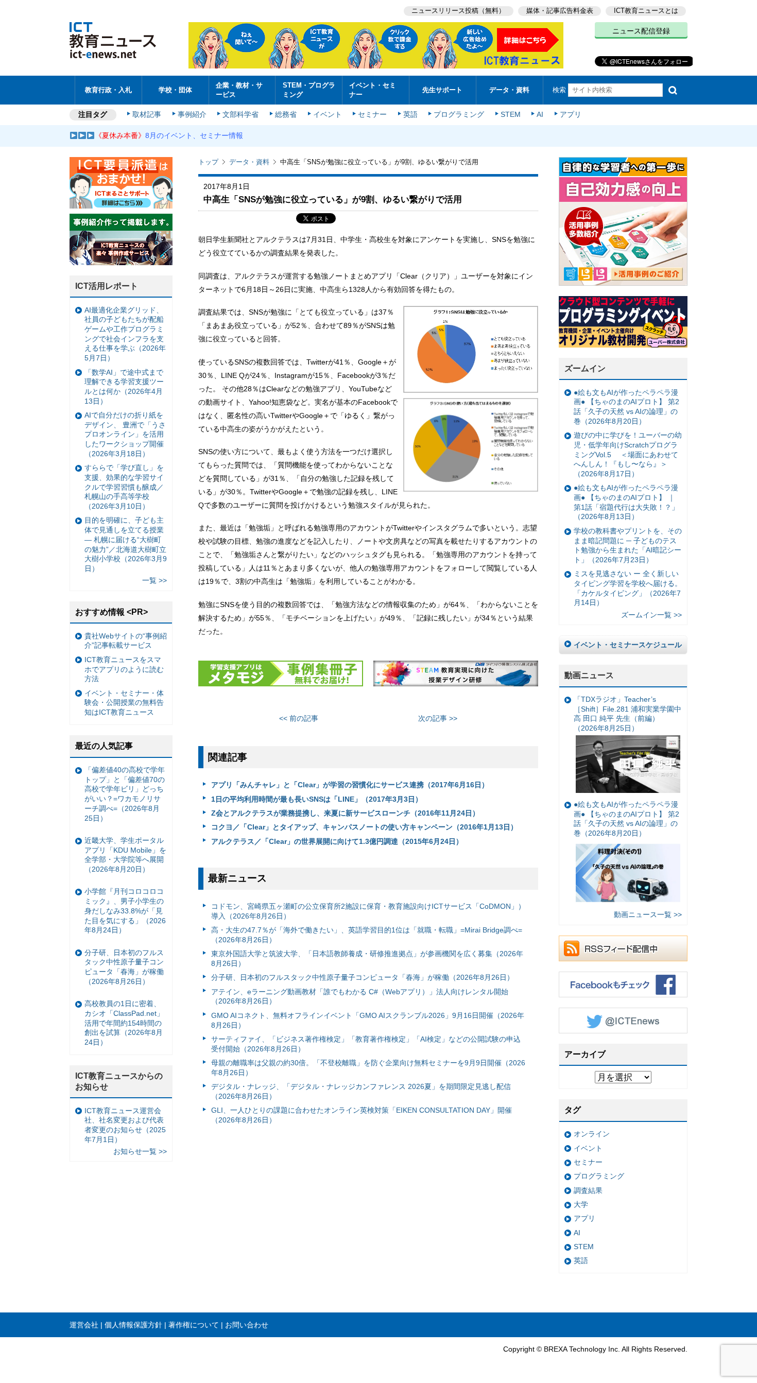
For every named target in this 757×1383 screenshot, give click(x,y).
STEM (511, 114)
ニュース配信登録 (641, 31)
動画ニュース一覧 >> (648, 914)
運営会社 (84, 1325)
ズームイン (585, 368)
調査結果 (588, 1190)
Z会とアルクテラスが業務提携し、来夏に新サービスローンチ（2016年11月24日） (345, 813)
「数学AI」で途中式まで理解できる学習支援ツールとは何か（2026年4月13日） (124, 386)
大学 (581, 1204)
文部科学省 (240, 114)
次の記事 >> (437, 718)
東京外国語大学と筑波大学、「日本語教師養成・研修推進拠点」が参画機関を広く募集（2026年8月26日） (367, 958)
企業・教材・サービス (239, 89)
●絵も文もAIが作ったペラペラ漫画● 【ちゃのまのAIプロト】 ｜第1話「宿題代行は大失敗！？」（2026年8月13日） (626, 502)
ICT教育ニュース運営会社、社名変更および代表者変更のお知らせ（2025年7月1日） (125, 1125)
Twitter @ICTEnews (623, 1020)
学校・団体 (175, 90)
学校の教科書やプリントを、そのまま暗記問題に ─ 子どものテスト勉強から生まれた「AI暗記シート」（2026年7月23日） (628, 545)
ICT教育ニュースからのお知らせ (119, 1081)
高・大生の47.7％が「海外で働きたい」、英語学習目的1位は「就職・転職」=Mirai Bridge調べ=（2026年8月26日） (366, 935)
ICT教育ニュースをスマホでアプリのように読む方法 (124, 669)
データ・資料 (509, 90)
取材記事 (146, 114)
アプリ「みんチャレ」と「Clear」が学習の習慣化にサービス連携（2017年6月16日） (350, 785)
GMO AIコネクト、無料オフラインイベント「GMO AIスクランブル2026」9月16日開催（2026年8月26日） (367, 1020)
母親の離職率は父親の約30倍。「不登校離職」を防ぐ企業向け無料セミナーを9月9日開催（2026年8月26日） (368, 1068)
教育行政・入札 (108, 90)
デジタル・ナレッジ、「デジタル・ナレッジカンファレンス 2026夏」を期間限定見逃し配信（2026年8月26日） (361, 1091)
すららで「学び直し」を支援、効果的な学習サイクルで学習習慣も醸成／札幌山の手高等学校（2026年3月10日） (124, 486)
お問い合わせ (246, 1325)
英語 (410, 114)
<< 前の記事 (298, 718)
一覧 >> (154, 580)
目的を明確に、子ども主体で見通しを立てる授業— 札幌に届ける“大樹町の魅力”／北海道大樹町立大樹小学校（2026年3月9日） (125, 544)
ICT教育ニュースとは (646, 10)
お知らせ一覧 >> (140, 1151)
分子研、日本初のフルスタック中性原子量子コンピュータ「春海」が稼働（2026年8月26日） (362, 977)
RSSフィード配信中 (623, 948)
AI (540, 114)
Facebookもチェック (623, 984)
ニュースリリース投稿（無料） (458, 10)
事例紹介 (192, 114)
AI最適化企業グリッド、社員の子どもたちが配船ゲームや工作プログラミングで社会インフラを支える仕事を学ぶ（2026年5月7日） (125, 334)
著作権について (193, 1325)
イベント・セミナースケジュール (628, 645)
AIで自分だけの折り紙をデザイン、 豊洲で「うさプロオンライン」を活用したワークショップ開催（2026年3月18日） (125, 434)
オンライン (592, 1134)
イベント (327, 114)
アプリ (570, 114)
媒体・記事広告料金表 (559, 10)
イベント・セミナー (372, 89)
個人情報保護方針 (133, 1325)
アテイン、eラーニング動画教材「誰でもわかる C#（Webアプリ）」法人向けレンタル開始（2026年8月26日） (359, 997)
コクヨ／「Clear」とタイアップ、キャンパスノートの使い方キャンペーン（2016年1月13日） (364, 827)
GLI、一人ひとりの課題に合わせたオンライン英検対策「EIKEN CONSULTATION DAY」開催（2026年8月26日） (361, 1115)
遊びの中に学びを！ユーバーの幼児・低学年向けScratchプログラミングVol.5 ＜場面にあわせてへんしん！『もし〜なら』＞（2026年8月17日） (628, 454)
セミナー (372, 114)
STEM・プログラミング (309, 89)
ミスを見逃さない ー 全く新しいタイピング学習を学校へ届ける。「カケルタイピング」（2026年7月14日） (628, 588)
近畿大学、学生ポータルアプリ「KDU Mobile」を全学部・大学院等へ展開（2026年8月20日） (125, 854)
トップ (208, 162)
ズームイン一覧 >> (651, 615)
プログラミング (459, 114)
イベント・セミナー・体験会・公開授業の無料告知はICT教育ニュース (124, 702)
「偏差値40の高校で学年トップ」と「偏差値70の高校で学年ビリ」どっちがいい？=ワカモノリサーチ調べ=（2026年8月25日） (124, 794)
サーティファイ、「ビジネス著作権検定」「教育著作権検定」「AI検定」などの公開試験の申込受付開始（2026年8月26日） (366, 1044)
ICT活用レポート (106, 286)
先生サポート (442, 90)
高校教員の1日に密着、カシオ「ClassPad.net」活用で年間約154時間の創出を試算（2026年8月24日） (124, 1022)
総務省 (286, 114)
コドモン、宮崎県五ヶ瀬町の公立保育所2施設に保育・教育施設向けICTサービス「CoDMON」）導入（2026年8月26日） (368, 911)
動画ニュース (589, 675)
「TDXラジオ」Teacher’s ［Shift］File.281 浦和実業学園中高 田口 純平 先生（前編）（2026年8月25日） (627, 713)
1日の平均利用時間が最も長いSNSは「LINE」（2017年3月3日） (316, 799)
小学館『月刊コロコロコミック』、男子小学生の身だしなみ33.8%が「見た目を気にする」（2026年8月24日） (125, 910)
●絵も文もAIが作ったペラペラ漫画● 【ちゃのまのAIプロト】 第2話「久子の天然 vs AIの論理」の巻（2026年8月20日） (626, 406)
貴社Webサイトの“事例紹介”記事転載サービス (125, 641)
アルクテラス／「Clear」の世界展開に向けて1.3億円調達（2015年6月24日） (337, 841)
